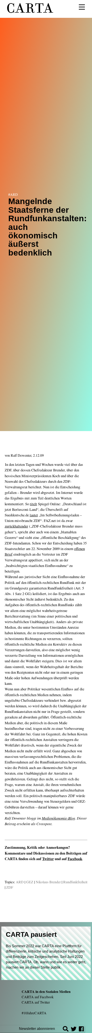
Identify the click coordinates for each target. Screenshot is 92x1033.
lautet (34, 515)
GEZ (29, 882)
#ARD (13, 194)
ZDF (9, 887)
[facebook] (81, 1029)
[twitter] (73, 1029)
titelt (33, 503)
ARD (20, 882)
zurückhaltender (16, 526)
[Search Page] (65, 1029)
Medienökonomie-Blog (58, 818)
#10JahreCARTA (34, 1012)
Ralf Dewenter (21, 455)
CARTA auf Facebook (38, 996)
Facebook (75, 858)
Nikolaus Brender (48, 882)
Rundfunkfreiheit (75, 882)
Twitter (48, 858)
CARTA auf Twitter (36, 1002)
